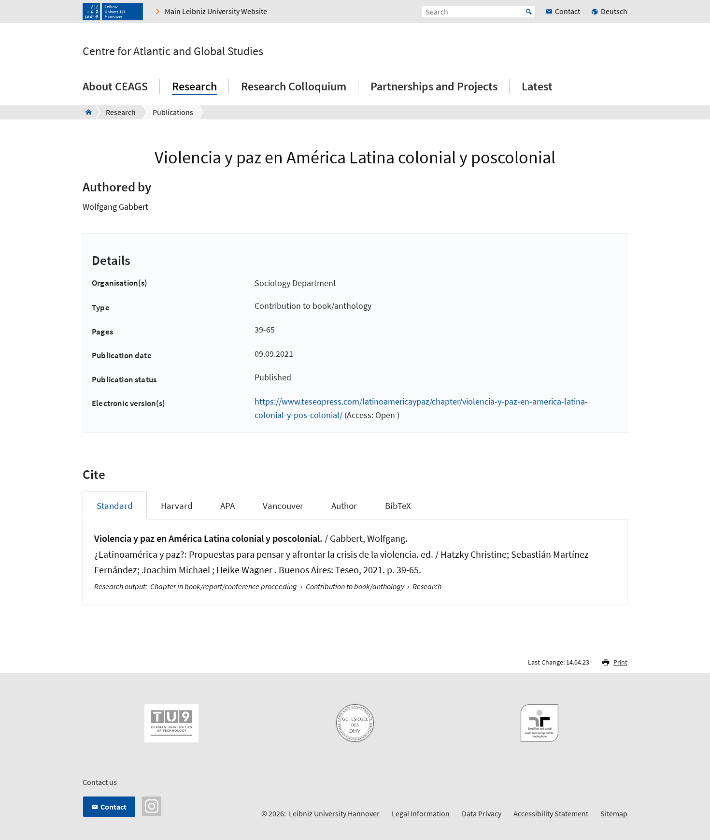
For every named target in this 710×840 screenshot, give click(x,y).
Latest (537, 86)
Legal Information (421, 813)
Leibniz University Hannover (334, 813)
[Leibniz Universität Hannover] (113, 11)
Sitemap (613, 813)
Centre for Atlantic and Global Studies (173, 51)
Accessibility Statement (550, 813)
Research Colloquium (293, 86)
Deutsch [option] (614, 11)
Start (529, 11)
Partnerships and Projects (433, 86)
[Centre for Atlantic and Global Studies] (86, 112)
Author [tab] (344, 505)
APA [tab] (227, 505)
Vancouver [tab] (283, 505)
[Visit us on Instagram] (152, 805)
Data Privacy (481, 813)
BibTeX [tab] (398, 505)
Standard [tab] (115, 505)
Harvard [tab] (177, 505)
